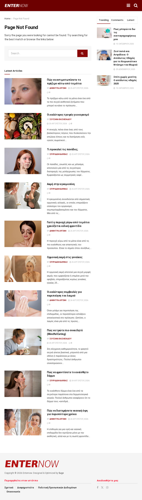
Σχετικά (8, 487)
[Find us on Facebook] (97, 487)
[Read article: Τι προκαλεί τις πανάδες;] (22, 161)
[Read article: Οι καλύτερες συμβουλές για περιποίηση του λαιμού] (22, 303)
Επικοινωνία (13, 491)
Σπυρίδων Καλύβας (59, 154)
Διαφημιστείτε (25, 487)
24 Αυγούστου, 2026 (79, 300)
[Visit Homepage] (16, 5)
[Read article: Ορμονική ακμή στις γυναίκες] (22, 269)
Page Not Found (21, 18)
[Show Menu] (128, 5)
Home (7, 18)
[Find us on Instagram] (107, 487)
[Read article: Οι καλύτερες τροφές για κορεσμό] (22, 126)
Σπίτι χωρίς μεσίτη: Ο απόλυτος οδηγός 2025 (125, 80)
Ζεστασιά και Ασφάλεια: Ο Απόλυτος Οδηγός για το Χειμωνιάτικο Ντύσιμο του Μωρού (125, 58)
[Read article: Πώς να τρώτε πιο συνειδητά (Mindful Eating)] (22, 342)
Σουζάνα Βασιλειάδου (60, 119)
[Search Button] (136, 5)
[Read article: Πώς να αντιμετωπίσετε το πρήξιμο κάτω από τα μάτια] (22, 91)
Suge (61, 473)
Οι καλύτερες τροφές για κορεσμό (68, 114)
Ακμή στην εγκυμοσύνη (61, 184)
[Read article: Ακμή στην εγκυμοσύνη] (22, 195)
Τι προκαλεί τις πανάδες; (62, 149)
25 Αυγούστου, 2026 (79, 88)
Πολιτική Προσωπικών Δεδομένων (57, 487)
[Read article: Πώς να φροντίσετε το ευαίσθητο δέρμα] (22, 384)
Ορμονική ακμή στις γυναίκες (64, 257)
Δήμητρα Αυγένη (58, 88)
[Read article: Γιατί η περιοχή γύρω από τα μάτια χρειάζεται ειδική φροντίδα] (22, 234)
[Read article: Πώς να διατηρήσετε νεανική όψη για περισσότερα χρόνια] (22, 422)
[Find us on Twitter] (102, 487)
